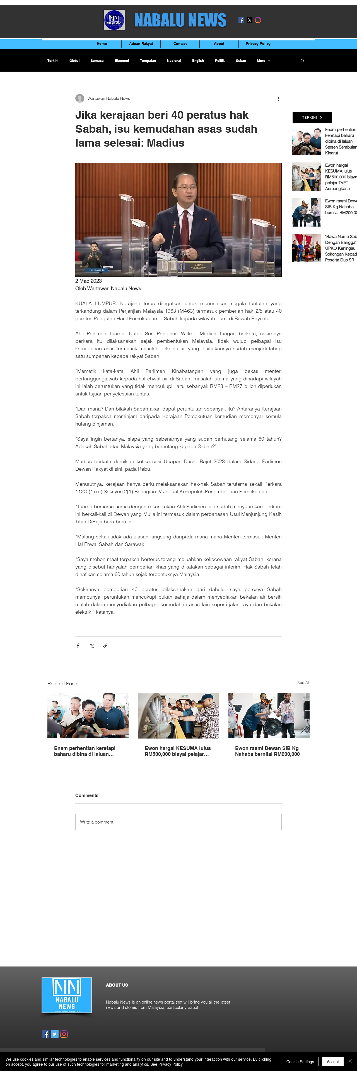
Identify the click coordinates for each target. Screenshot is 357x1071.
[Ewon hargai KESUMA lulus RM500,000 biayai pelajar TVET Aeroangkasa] (178, 716)
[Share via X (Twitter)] (91, 645)
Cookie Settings (300, 1061)
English (198, 61)
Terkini (52, 61)
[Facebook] (241, 20)
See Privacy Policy (166, 1064)
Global (74, 61)
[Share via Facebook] (78, 645)
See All (303, 682)
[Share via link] (105, 645)
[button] (302, 60)
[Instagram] (258, 20)
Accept (333, 1061)
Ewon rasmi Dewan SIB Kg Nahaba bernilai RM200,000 (267, 751)
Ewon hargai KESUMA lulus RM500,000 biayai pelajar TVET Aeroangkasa (178, 751)
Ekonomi (122, 61)
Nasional (174, 61)
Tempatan (148, 61)
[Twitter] (55, 1034)
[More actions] (278, 98)
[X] (249, 20)
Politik (220, 61)
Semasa (97, 61)
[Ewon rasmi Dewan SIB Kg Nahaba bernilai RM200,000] (269, 715)
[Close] (350, 1062)
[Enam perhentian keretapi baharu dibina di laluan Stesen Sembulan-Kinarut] (88, 715)
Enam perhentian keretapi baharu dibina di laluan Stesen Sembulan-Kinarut (84, 751)
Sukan (241, 61)
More (261, 61)
